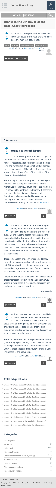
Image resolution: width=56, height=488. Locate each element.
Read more (45, 202)
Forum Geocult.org (22, 5)
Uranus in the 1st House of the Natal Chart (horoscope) (24, 425)
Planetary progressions (13, 467)
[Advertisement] (28, 97)
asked (11, 48)
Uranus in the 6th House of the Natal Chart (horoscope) (25, 405)
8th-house (15, 45)
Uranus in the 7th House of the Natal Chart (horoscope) (25, 401)
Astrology (8, 444)
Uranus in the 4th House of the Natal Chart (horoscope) (25, 413)
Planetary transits (11, 452)
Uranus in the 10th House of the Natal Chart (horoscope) (25, 393)
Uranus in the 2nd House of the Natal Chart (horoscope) (25, 421)
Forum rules (14, 480)
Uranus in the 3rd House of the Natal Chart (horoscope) (25, 417)
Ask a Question (24, 15)
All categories (9, 441)
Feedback (30, 483)
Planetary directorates (13, 471)
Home (5, 480)
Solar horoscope (10, 459)
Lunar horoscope (10, 463)
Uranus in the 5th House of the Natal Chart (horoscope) (25, 409)
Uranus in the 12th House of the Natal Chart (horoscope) (25, 385)
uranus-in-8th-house (27, 45)
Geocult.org (22, 483)
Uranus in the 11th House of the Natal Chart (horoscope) (25, 389)
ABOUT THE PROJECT (43, 483)
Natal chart (28, 48)
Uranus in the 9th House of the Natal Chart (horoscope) (25, 397)
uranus (7, 45)
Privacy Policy (6, 485)
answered (20, 208)
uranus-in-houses (41, 45)
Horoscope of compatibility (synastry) (19, 456)
